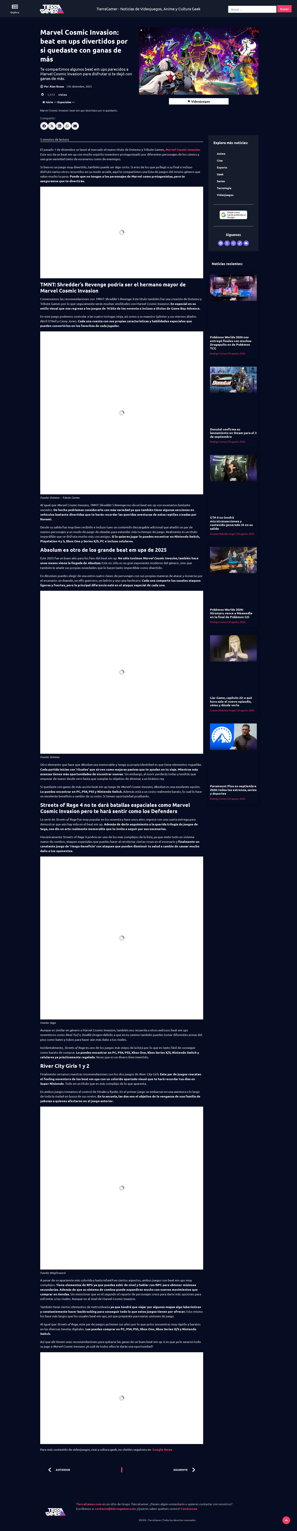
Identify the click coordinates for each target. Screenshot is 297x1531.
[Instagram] (233, 243)
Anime (221, 153)
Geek (220, 174)
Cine (220, 160)
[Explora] (15, 7)
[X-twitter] (227, 243)
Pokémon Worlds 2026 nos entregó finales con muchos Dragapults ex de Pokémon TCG (230, 342)
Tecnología (224, 188)
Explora (14, 12)
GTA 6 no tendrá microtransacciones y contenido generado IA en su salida (231, 522)
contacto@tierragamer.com (115, 1509)
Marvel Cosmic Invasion (182, 149)
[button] (44, 126)
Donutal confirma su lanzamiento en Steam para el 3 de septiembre (233, 432)
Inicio (49, 102)
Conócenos (189, 1509)
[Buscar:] (252, 9)
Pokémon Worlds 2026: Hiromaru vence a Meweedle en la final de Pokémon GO (231, 613)
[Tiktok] (240, 243)
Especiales (64, 102)
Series (221, 181)
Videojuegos (200, 101)
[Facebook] (220, 243)
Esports (222, 167)
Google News (162, 1449)
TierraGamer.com (89, 1504)
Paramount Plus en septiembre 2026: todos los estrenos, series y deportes (233, 789)
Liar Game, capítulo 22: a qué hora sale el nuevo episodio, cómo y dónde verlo (231, 701)
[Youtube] (246, 243)
